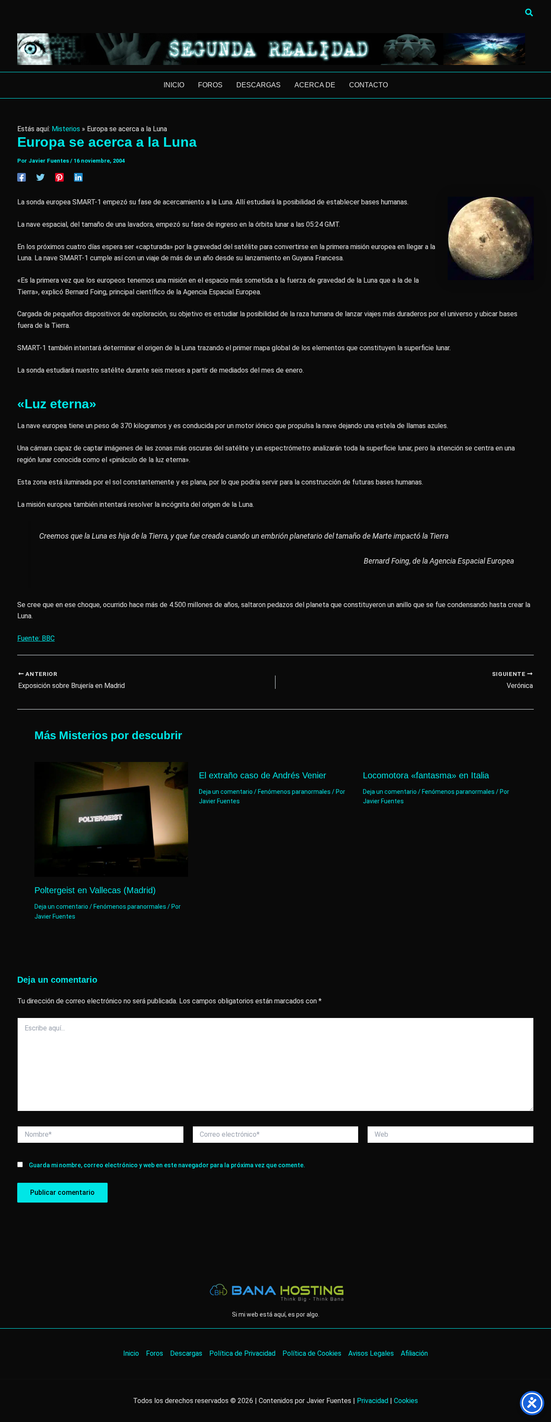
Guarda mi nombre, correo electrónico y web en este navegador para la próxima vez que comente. (167, 1165)
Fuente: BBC (36, 638)
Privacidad (372, 1401)
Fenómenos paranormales (129, 906)
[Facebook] (21, 177)
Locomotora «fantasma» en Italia (426, 775)
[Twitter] (40, 177)
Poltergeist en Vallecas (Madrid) (95, 890)
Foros (154, 1353)
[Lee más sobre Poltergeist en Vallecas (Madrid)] (111, 819)
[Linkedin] (78, 177)
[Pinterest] (59, 177)
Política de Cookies (311, 1353)
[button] (529, 13)
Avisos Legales (371, 1353)
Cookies (406, 1401)
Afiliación (414, 1353)
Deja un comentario (61, 906)
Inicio (131, 1353)
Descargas (186, 1353)
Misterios (66, 129)
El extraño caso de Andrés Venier (262, 775)
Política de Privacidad (242, 1353)
